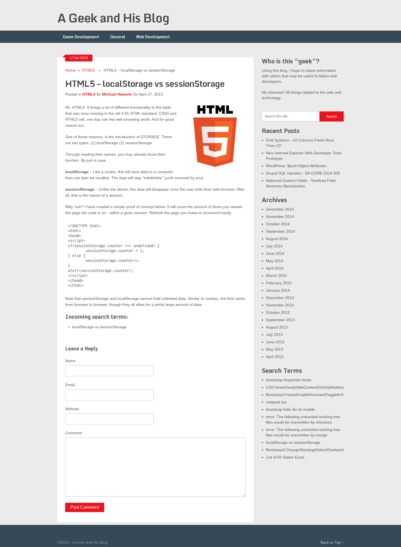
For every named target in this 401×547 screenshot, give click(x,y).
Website (72, 409)
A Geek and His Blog (113, 18)
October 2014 (278, 224)
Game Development (81, 37)
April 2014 (274, 268)
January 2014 (278, 290)
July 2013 (274, 334)
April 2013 (274, 356)
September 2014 (280, 231)
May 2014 (274, 261)
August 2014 (277, 238)
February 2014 (279, 283)
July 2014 (274, 246)
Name (70, 361)
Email (70, 385)
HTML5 (88, 70)
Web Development (153, 37)
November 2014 (280, 216)
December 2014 (280, 209)
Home (70, 70)
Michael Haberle (117, 94)
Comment (73, 433)
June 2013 (275, 342)
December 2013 (280, 297)
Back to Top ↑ (332, 542)
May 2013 (274, 349)
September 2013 (280, 320)
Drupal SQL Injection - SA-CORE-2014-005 (303, 173)
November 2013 (280, 305)
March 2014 (276, 275)
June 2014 (275, 253)
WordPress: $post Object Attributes (296, 166)
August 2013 (277, 327)
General (117, 37)
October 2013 (278, 312)
